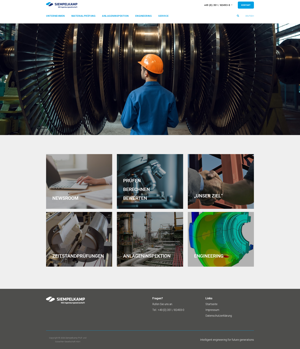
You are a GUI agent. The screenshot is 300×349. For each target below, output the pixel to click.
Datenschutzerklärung (218, 315)
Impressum (212, 309)
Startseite (211, 304)
